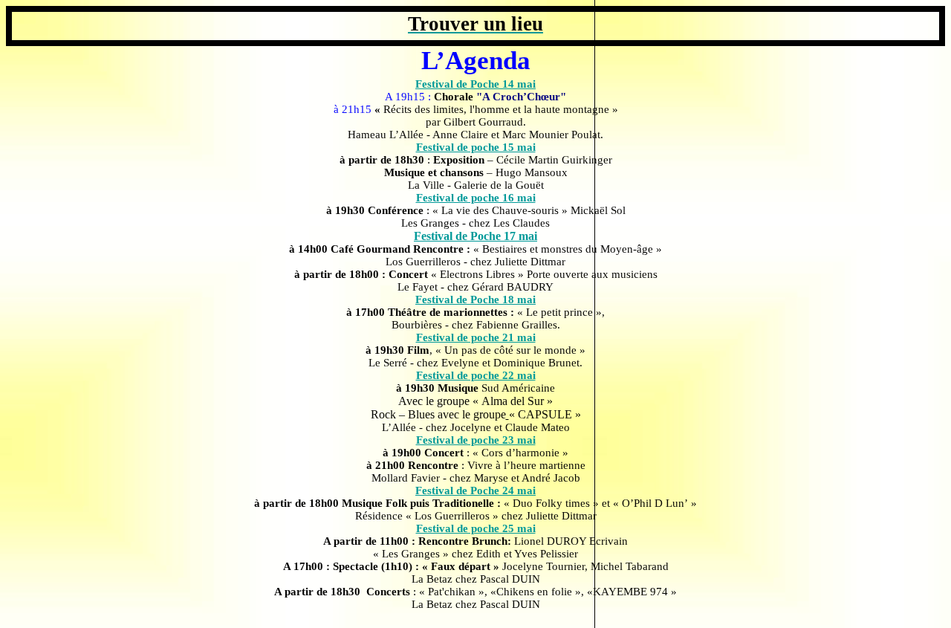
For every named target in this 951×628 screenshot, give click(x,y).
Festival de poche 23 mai (476, 440)
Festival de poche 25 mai (476, 528)
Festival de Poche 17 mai (475, 236)
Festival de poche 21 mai (476, 337)
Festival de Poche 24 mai (475, 490)
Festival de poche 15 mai (476, 147)
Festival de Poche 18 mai (475, 299)
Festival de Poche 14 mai (475, 84)
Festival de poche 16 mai (476, 198)
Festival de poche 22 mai (476, 375)
